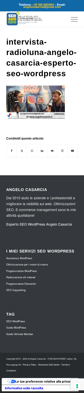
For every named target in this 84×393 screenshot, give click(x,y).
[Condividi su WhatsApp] (32, 150)
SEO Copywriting (16, 290)
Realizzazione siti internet (20, 277)
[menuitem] (72, 19)
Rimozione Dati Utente (48, 364)
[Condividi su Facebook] (11, 150)
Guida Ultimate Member (19, 334)
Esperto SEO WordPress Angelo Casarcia (39, 224)
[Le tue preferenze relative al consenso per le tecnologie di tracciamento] (77, 386)
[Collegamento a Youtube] (73, 150)
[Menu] (72, 19)
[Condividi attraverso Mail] (52, 150)
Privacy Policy (29, 364)
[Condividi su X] (22, 150)
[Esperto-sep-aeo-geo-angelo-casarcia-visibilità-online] (34, 19)
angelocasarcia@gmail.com (42, 7)
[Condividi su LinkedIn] (42, 150)
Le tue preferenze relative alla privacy (44, 381)
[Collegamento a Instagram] (62, 150)
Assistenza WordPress (19, 258)
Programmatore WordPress (21, 271)
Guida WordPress (16, 327)
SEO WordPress (15, 321)
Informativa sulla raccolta (24, 388)
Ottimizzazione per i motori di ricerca (27, 264)
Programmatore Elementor (21, 284)
